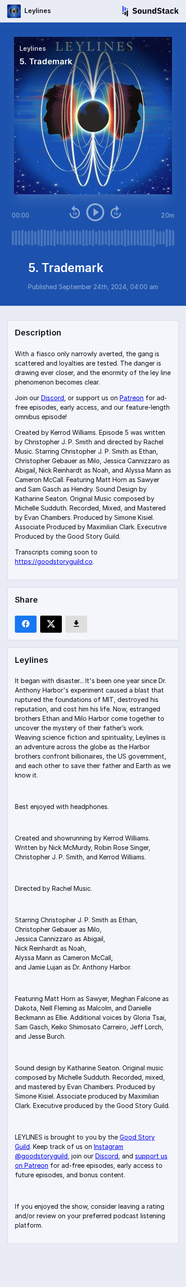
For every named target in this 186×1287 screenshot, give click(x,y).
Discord (52, 398)
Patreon (132, 398)
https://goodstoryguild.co (54, 561)
